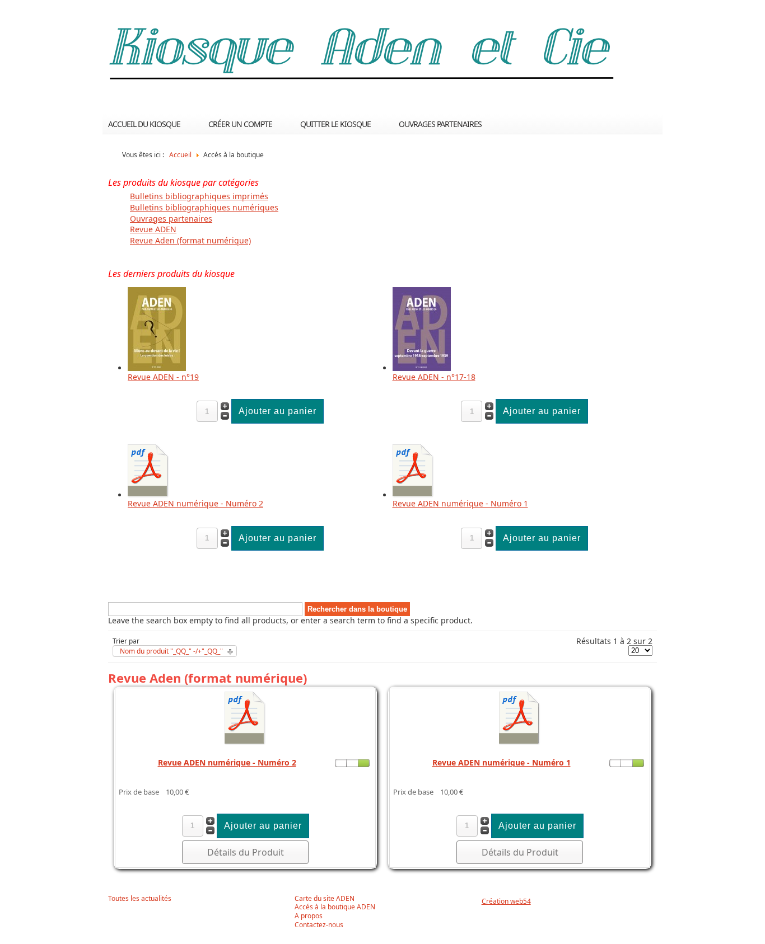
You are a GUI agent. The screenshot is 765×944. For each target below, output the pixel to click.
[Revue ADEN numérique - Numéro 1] (413, 495)
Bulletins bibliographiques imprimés (199, 196)
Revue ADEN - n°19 (163, 377)
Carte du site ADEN (324, 898)
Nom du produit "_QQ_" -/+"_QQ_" (171, 651)
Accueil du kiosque (144, 124)
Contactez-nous (319, 924)
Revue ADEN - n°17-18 (434, 377)
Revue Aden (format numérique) (190, 240)
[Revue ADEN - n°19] (157, 368)
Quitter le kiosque (335, 124)
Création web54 (506, 901)
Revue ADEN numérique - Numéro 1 (460, 503)
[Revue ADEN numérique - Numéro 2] (148, 495)
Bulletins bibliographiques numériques (204, 207)
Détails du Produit (245, 852)
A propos (309, 916)
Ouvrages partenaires (440, 124)
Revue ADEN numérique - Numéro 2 (195, 503)
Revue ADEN (153, 229)
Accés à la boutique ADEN (335, 907)
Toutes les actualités (139, 898)
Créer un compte (240, 124)
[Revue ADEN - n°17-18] (422, 368)
